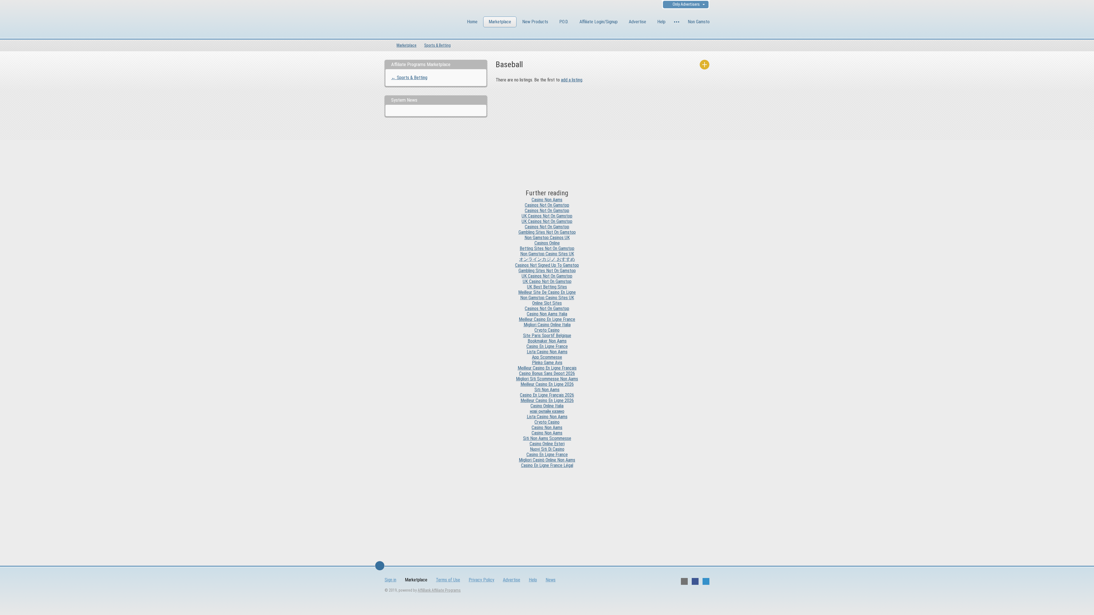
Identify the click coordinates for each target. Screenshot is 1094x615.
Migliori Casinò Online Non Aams (547, 460)
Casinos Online (547, 243)
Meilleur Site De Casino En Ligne (547, 292)
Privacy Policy (481, 580)
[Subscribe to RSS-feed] (684, 581)
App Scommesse (547, 357)
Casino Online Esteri (547, 443)
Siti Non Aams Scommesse (547, 438)
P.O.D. (563, 21)
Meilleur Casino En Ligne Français (547, 368)
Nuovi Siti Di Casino (547, 449)
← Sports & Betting (409, 77)
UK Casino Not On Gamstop (547, 281)
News (551, 580)
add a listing (571, 80)
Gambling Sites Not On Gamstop (547, 232)
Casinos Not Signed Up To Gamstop (547, 265)
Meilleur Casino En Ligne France (547, 319)
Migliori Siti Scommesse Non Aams (547, 379)
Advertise (637, 21)
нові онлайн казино (547, 411)
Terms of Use (448, 580)
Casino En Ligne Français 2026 (547, 395)
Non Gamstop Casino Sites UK (547, 254)
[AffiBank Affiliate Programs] (416, 22)
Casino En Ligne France (547, 346)
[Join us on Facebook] (695, 581)
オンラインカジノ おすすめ (547, 259)
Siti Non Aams (547, 389)
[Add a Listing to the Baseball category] (704, 64)
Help (661, 21)
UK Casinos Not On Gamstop (547, 216)
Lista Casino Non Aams (547, 351)
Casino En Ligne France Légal (547, 465)
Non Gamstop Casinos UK (547, 237)
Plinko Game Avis (547, 362)
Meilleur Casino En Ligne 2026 (547, 384)
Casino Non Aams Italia (547, 314)
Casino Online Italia (547, 406)
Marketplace (500, 21)
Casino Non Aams (547, 199)
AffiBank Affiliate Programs (439, 590)
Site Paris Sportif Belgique (547, 335)
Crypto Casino (547, 330)
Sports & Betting (437, 45)
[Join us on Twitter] (706, 581)
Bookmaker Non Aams (547, 341)
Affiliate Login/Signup (598, 21)
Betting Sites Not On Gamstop (547, 248)
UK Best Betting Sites (547, 287)
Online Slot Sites (547, 303)
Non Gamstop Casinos (707, 21)
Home (472, 21)
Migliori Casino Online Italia (547, 324)
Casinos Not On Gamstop (547, 205)
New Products (535, 21)
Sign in (390, 580)
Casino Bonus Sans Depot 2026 (547, 373)
